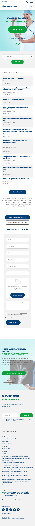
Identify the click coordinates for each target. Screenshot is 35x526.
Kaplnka (4, 451)
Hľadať (17, 61)
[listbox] (17, 273)
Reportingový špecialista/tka (13, 99)
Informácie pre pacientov (9, 439)
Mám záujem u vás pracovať (17, 217)
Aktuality (4, 446)
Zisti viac (9, 380)
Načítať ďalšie (17, 192)
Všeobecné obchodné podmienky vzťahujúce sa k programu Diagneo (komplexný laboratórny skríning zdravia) (17, 481)
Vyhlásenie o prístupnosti (10, 465)
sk (2, 2)
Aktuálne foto (6, 448)
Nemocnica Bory (6, 517)
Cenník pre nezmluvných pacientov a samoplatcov (17, 467)
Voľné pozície (17, 29)
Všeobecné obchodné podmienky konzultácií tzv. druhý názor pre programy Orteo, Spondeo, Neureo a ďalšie (17, 475)
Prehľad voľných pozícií (14, 373)
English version (6, 513)
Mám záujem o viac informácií (17, 222)
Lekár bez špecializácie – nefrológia (16, 179)
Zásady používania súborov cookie (13, 462)
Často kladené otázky (8, 443)
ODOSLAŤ (13, 322)
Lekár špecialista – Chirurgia (13, 78)
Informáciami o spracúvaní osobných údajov (17, 314)
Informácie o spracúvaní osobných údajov (15, 456)
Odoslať (26, 415)
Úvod (3, 436)
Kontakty (4, 485)
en (6, 2)
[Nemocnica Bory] (9, 7)
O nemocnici (6, 441)
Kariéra (4, 453)
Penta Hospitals (20, 500)
